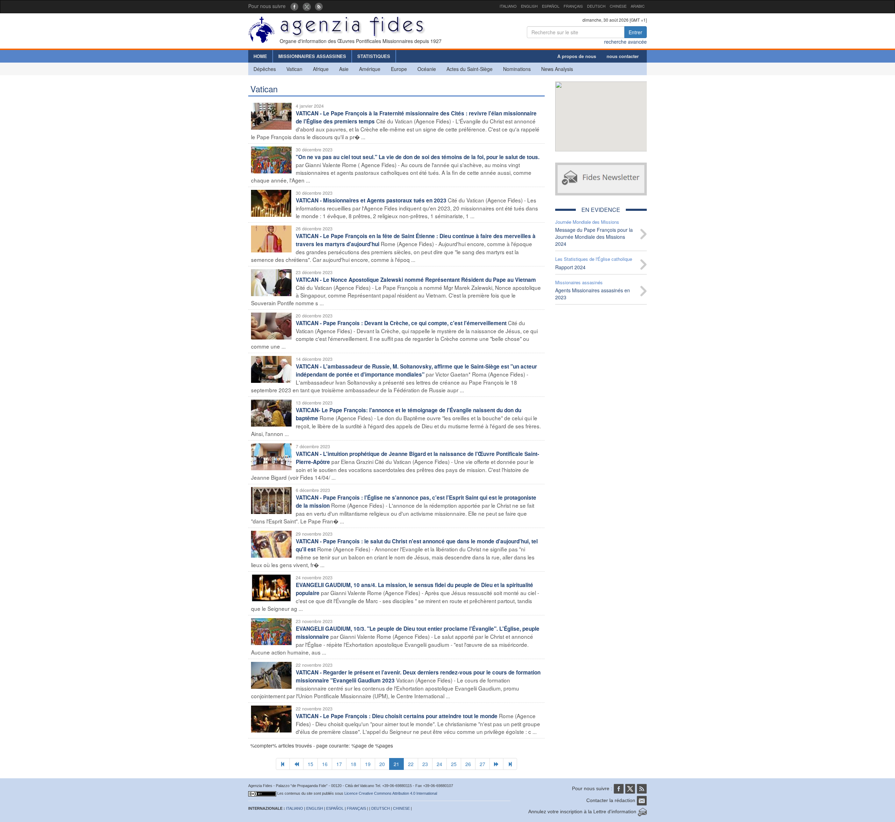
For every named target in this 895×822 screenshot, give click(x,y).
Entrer (635, 32)
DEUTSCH (596, 6)
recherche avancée (625, 41)
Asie (344, 68)
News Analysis (557, 68)
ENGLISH (529, 6)
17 (339, 763)
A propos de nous (576, 56)
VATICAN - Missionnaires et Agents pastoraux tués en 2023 (371, 200)
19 (368, 763)
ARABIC (638, 6)
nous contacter (623, 56)
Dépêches (264, 68)
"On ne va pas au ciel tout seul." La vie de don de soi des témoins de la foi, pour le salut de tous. (417, 157)
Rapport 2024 (570, 267)
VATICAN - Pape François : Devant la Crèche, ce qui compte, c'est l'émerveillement (401, 323)
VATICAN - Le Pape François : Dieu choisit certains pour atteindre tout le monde (396, 716)
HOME (260, 56)
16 (325, 763)
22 (411, 763)
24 (439, 763)
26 (468, 763)
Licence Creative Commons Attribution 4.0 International (390, 793)
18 (353, 763)
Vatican (294, 68)
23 (425, 763)
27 (482, 763)
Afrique (321, 68)
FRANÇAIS (573, 6)
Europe (399, 68)
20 (382, 763)
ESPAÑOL (550, 6)
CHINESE (618, 6)
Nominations (517, 68)
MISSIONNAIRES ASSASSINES (312, 56)
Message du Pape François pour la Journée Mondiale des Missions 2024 (594, 236)
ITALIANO (508, 6)
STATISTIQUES (373, 56)
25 (454, 763)
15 (310, 763)
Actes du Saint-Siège (469, 68)
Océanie (426, 68)
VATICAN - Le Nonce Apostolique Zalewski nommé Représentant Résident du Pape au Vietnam (416, 280)
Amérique (369, 68)
